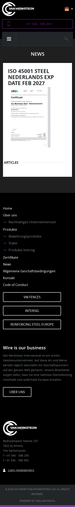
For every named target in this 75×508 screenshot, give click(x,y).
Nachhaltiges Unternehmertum (32, 222)
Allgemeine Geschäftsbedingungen (29, 271)
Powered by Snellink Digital (37, 500)
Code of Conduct (15, 285)
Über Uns (17, 392)
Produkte (10, 229)
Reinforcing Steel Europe (32, 324)
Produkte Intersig (22, 250)
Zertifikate (10, 257)
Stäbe (13, 243)
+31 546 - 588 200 (38, 24)
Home (7, 208)
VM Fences (32, 297)
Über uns (10, 215)
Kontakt (9, 278)
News (7, 264)
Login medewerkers (21, 470)
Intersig (32, 311)
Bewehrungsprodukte (25, 236)
